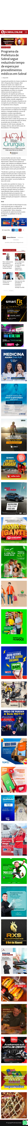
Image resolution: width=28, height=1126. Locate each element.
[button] (24, 1122)
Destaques (4, 47)
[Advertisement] (14, 15)
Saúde (8, 47)
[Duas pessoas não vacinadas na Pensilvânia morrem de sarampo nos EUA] (20, 276)
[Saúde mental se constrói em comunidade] (8, 276)
